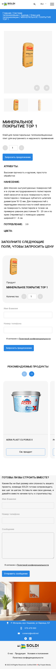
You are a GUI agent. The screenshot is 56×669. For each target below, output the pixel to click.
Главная (7, 13)
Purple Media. (46, 665)
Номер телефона (12, 323)
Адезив (25, 15)
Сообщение (8, 529)
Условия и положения (37, 653)
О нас (10, 653)
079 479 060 (30, 628)
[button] (37, 88)
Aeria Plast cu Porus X (19, 439)
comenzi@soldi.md (30, 633)
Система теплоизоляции (12, 14)
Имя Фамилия (11, 308)
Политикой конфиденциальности (35, 339)
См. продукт (25, 452)
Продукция (20, 653)
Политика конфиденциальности (28, 658)
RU (42, 4)
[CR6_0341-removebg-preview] (28, 55)
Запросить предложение (18, 157)
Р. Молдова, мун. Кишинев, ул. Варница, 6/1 (30, 623)
